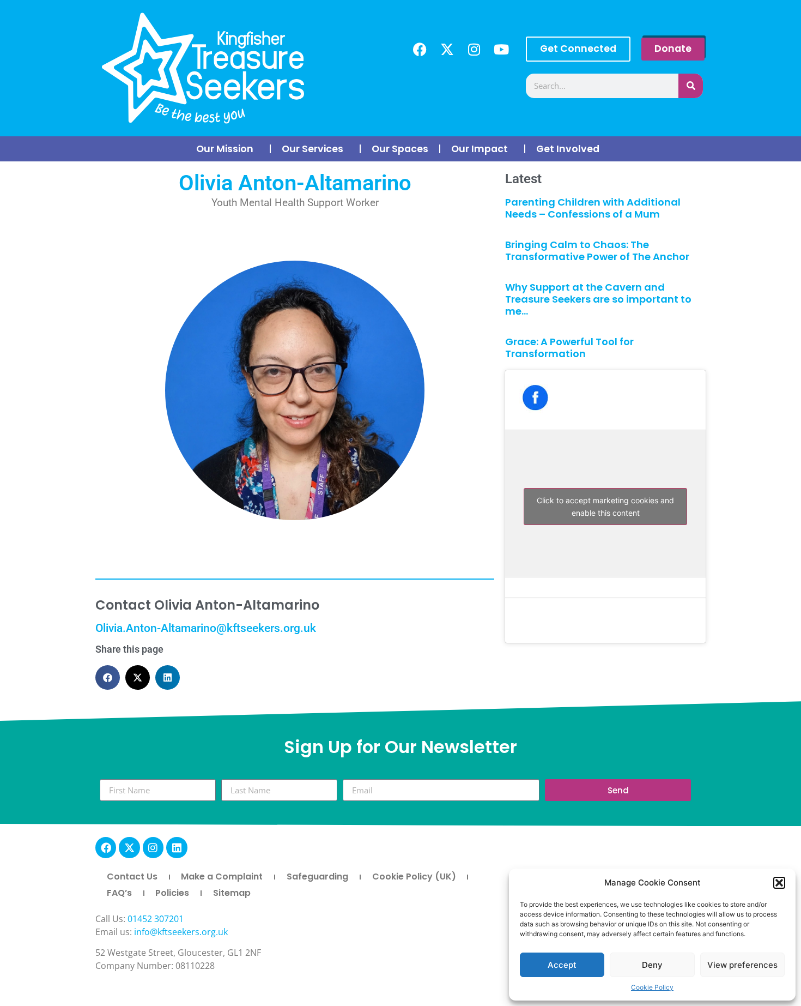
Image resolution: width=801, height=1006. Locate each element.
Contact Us (132, 876)
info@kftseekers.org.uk (181, 932)
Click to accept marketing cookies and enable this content (605, 506)
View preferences (742, 965)
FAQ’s (119, 893)
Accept (562, 965)
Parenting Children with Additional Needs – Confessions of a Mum (593, 208)
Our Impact (479, 148)
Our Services (312, 148)
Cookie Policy (652, 987)
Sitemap (232, 893)
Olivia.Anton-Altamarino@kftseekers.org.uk (205, 628)
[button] (779, 882)
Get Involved (567, 148)
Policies (172, 893)
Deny (652, 965)
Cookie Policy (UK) (414, 876)
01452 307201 (156, 919)
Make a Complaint (222, 876)
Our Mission (224, 148)
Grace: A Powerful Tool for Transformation (569, 347)
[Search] (690, 86)
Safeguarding (317, 876)
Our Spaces (400, 148)
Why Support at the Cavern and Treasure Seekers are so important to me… (598, 298)
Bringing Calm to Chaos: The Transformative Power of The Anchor (597, 250)
